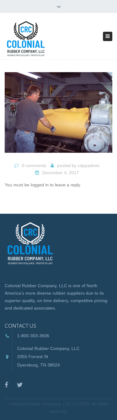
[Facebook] (6, 384)
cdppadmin (89, 165)
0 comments (34, 165)
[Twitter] (20, 384)
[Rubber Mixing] (58, 115)
